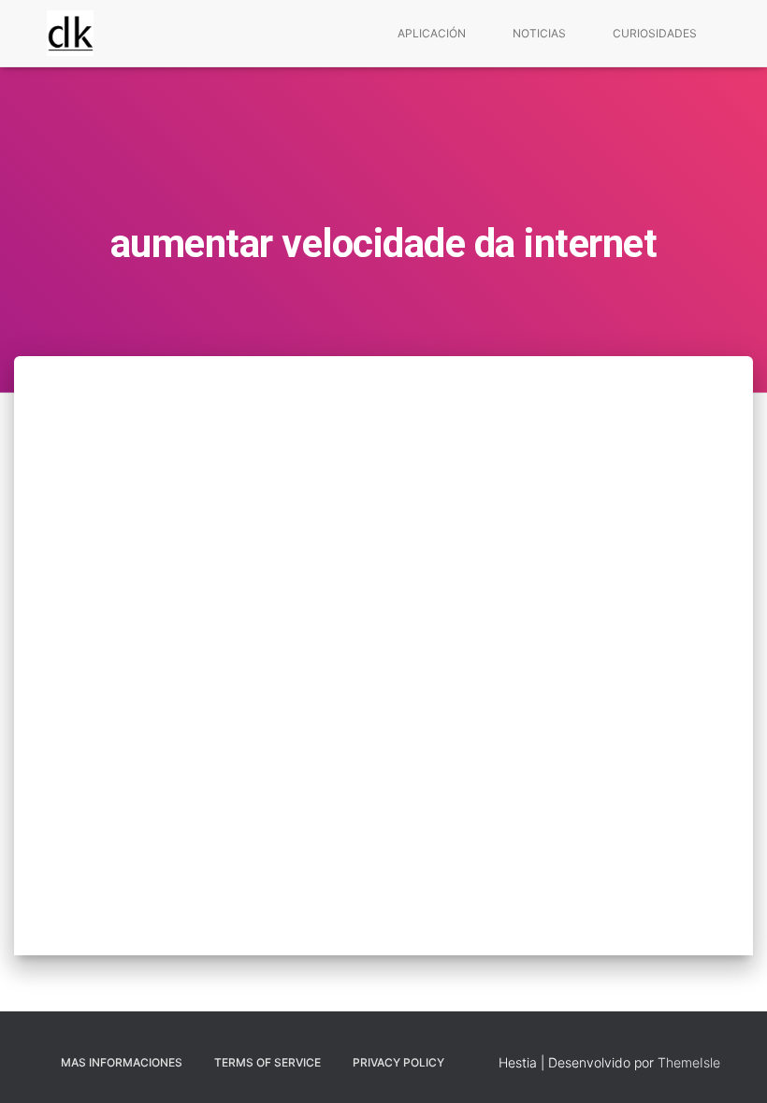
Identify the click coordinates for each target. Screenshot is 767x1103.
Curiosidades (655, 33)
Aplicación (432, 33)
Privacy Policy (398, 1062)
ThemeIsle (689, 1062)
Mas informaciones (121, 1062)
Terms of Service (267, 1062)
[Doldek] (70, 33)
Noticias (539, 33)
